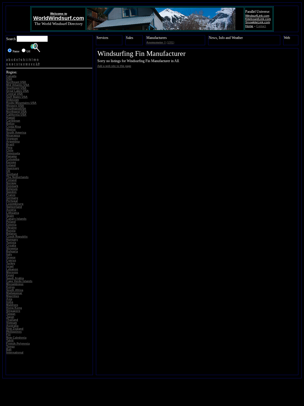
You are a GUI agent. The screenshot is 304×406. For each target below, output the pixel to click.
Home (249, 26)
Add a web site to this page (114, 65)
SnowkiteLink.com (257, 22)
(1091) (170, 42)
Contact (261, 26)
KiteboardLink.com (258, 19)
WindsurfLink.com (257, 15)
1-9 (37, 63)
